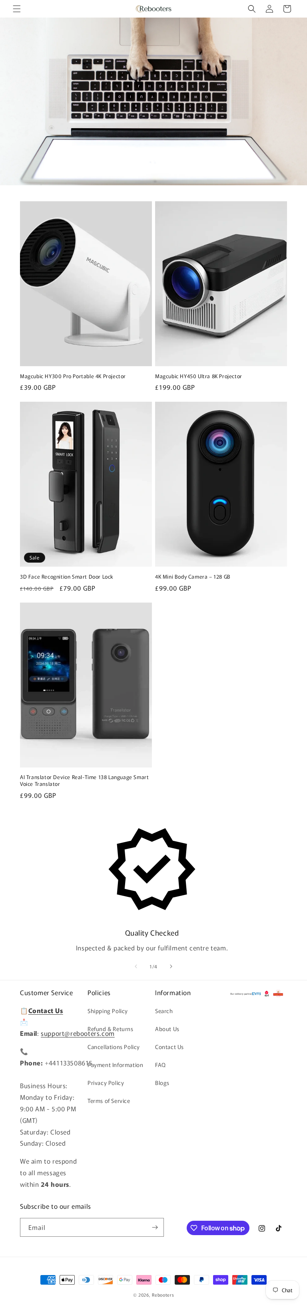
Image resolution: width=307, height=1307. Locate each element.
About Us (167, 1029)
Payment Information (115, 1065)
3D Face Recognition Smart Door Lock (67, 576)
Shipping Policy (108, 1011)
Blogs (162, 1083)
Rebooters (163, 1294)
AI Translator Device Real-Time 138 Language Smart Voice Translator (84, 780)
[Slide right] (171, 966)
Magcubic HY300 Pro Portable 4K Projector (73, 376)
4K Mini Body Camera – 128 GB (193, 576)
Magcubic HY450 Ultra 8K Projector (198, 376)
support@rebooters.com (78, 1033)
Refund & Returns (111, 1029)
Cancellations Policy (114, 1047)
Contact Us (169, 1047)
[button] (17, 9)
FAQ (160, 1065)
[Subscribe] (154, 1227)
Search (164, 1011)
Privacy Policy (106, 1083)
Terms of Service (109, 1101)
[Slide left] (136, 966)
